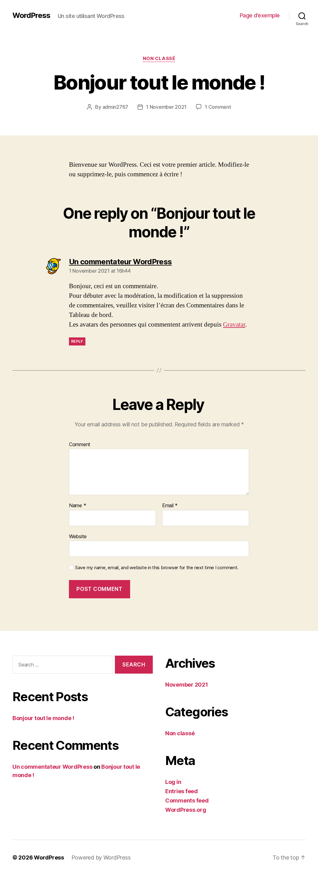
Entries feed (181, 791)
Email (170, 505)
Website (78, 536)
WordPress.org (185, 810)
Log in (173, 782)
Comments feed (187, 800)
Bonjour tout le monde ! (43, 718)
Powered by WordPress (101, 857)
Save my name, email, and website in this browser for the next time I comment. (156, 567)
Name (77, 505)
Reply (77, 341)
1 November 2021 (166, 107)
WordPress (31, 15)
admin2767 (115, 107)
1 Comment (218, 107)
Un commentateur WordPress (52, 766)
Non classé (159, 58)
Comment (79, 444)
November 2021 (186, 684)
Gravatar (234, 324)
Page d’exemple (260, 15)
